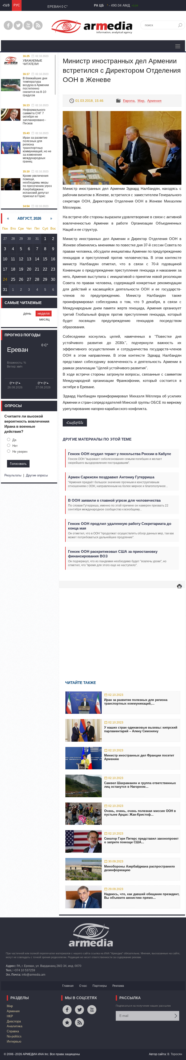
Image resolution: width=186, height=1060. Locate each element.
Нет (15, 446)
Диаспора (14, 1021)
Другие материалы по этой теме (97, 439)
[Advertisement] (122, 627)
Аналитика (14, 1026)
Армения (154, 101)
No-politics (14, 1036)
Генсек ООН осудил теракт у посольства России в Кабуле (119, 454)
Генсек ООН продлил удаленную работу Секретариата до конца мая (119, 526)
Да (14, 440)
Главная (68, 986)
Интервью (14, 1041)
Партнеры (100, 986)
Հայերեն (74, 422)
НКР (10, 1016)
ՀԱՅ (6, 5)
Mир (141, 101)
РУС (17, 5)
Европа (129, 101)
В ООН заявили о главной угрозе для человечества (114, 500)
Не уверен (19, 451)
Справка (13, 1031)
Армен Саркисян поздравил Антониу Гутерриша (111, 477)
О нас (83, 986)
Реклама (118, 986)
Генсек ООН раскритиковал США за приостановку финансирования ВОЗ (112, 553)
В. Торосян (174, 1054)
